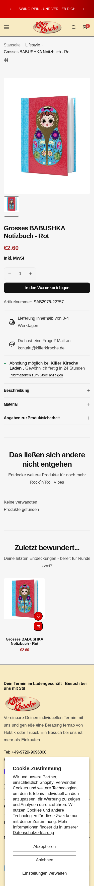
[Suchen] (73, 27)
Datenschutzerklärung (33, 832)
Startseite (12, 45)
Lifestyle (32, 45)
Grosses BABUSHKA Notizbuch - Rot (24, 641)
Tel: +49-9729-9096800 (25, 752)
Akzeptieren (44, 846)
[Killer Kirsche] (47, 27)
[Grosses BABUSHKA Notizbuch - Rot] (24, 605)
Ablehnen (44, 859)
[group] (47, 136)
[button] (11, 9)
